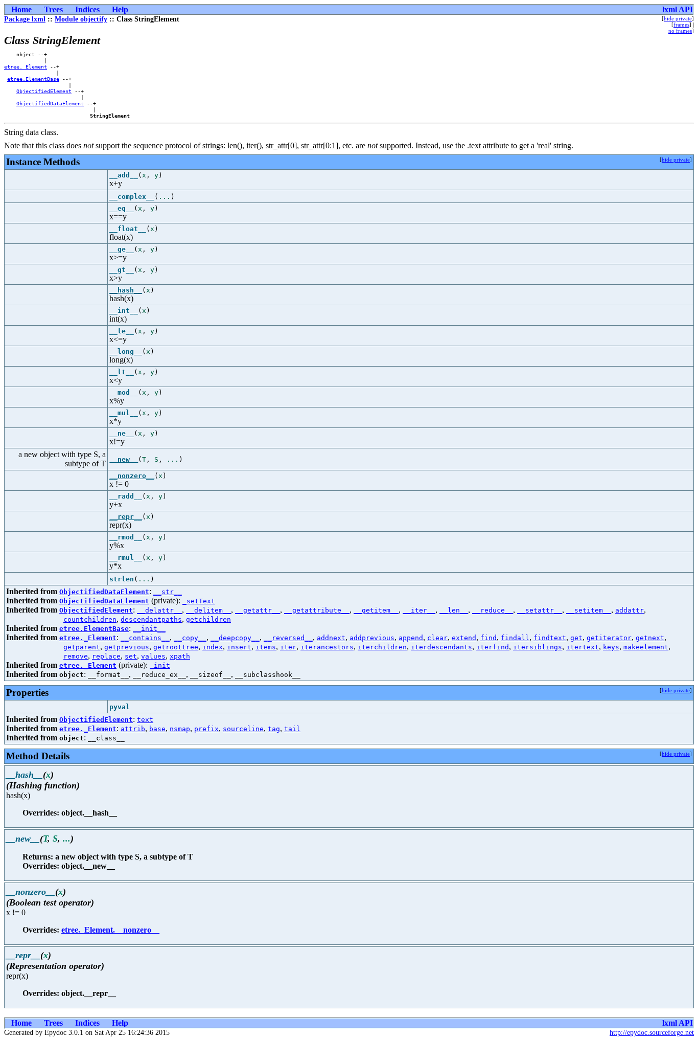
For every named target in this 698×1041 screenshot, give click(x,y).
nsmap (180, 729)
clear (437, 638)
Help (120, 9)
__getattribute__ (317, 610)
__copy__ (190, 638)
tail (292, 729)
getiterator (609, 638)
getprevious (126, 647)
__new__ (123, 459)
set (131, 656)
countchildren (90, 619)
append (411, 638)
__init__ (149, 628)
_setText (198, 601)
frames (681, 24)
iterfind (492, 647)
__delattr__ (159, 610)
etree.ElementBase (33, 79)
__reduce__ (492, 610)
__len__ (453, 610)
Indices (87, 9)
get (576, 638)
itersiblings (537, 647)
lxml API (677, 9)
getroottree (175, 647)
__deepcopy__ (235, 638)
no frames (680, 31)
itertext (582, 647)
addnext (331, 638)
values (153, 656)
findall (515, 638)
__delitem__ (208, 610)
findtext (549, 638)
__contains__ (145, 638)
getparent (81, 647)
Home (21, 9)
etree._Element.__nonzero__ (110, 929)
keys (611, 647)
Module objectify (81, 19)
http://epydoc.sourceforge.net (652, 1032)
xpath (180, 656)
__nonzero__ (131, 476)
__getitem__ (376, 610)
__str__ (167, 592)
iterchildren (382, 647)
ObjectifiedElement (44, 91)
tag (274, 729)
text (145, 719)
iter (288, 647)
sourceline (243, 729)
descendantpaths (151, 619)
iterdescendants (441, 647)
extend (464, 638)
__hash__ (125, 290)
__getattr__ (257, 610)
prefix (206, 729)
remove (75, 656)
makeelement (645, 647)
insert (239, 647)
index (212, 647)
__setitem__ (588, 610)
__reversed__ (288, 638)
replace (106, 656)
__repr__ (125, 516)
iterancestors (327, 647)
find (488, 638)
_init (160, 665)
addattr (629, 610)
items (265, 647)
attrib (133, 729)
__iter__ (419, 610)
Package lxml (24, 19)
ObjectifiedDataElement (50, 103)
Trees (53, 9)
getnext (650, 638)
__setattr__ (539, 610)
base (157, 729)
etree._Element (25, 66)
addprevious (372, 638)
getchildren (208, 619)
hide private (678, 18)
